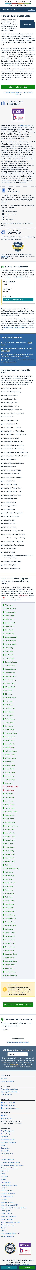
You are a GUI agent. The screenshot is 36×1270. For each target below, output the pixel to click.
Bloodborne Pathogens (8, 1142)
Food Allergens (6, 1182)
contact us (4, 256)
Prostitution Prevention (8, 1216)
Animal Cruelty (5, 1134)
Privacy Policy (25, 1265)
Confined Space (6, 1151)
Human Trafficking (7, 1196)
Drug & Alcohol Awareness (9, 1168)
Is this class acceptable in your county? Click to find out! (18, 93)
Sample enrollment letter (11, 1108)
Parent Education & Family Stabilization (13, 1208)
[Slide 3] (22, 1039)
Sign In (9, 1267)
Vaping (3, 1231)
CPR (2, 1156)
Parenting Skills (6, 1211)
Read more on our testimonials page (18, 1042)
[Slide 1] (16, 1039)
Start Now (27, 1267)
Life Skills (4, 1199)
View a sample (5, 350)
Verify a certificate (9, 1102)
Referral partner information (9, 1092)
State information (6, 1095)
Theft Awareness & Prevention (10, 1222)
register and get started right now (14, 327)
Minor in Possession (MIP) (9, 1205)
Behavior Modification (8, 1139)
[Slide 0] (13, 1039)
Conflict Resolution (7, 1154)
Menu (32, 9)
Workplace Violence (7, 1236)
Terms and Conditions (13, 1265)
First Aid (3, 1179)
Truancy (3, 1228)
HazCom (4, 1188)
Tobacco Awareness (7, 1225)
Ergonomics (5, 1171)
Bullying (3, 1145)
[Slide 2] (19, 1039)
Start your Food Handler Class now (18, 1005)
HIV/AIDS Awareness (8, 1193)
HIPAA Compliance (7, 1191)
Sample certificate (9, 1105)
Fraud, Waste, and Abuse (9, 1185)
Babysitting (4, 1137)
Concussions (5, 1148)
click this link (14, 1064)
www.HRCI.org (24, 125)
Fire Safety (4, 1176)
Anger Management (7, 1131)
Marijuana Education (7, 1202)
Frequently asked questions (9, 1089)
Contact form (7, 1118)
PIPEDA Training (6, 1213)
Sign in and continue (7, 1081)
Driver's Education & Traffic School (12, 1165)
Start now (4, 1078)
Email (5, 1116)
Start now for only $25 (18, 87)
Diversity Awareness (7, 1159)
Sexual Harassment (7, 1219)
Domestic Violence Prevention (10, 1162)
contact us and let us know (13, 277)
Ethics (3, 1174)
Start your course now (13, 299)
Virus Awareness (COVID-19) (10, 1233)
